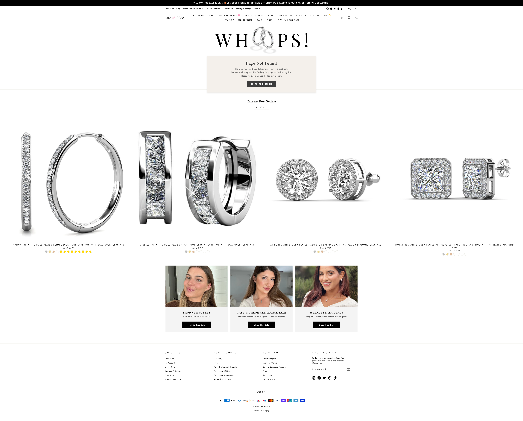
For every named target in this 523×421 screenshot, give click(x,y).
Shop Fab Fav (326, 324)
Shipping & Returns (173, 371)
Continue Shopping (261, 84)
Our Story (218, 358)
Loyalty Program (288, 20)
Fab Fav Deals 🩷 (230, 15)
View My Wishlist (270, 362)
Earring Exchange (243, 8)
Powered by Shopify (261, 410)
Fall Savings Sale (203, 15)
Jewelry (229, 20)
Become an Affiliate (222, 371)
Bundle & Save (254, 15)
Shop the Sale (261, 324)
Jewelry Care (170, 367)
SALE (260, 20)
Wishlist (257, 8)
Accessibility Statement (223, 379)
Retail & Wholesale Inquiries (226, 367)
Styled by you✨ (320, 15)
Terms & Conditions (173, 379)
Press (216, 362)
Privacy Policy (171, 375)
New (270, 15)
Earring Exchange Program (274, 367)
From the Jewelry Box (291, 15)
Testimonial (228, 8)
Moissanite (245, 20)
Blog (178, 8)
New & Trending (197, 324)
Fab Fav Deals (269, 379)
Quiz (269, 20)
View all (261, 107)
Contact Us (169, 8)
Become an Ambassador (193, 8)
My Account (170, 362)
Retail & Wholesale (214, 8)
